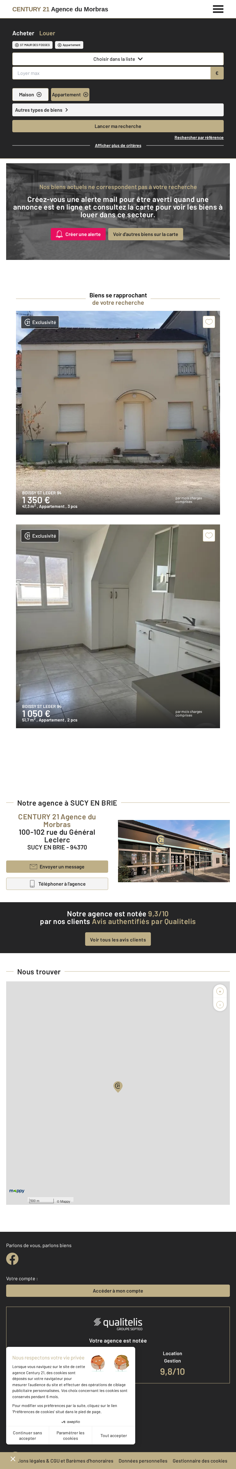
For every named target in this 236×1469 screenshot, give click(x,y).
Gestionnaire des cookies (200, 1460)
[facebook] (12, 1259)
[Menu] (218, 8)
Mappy (65, 1201)
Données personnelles (143, 1460)
